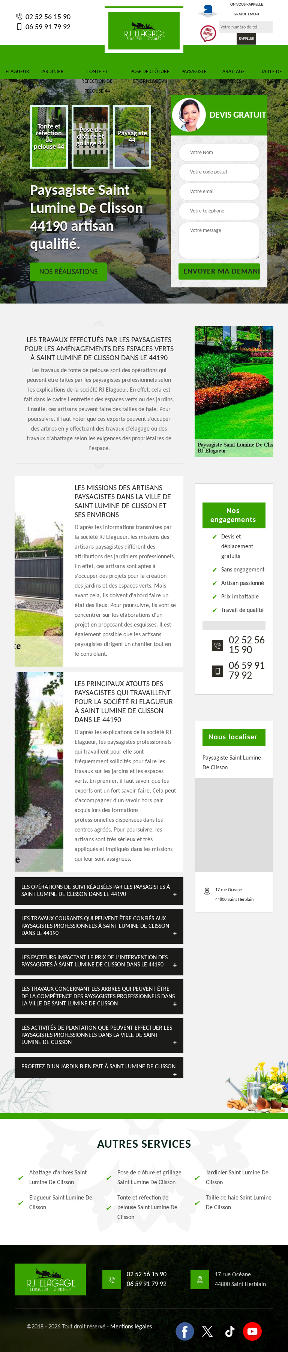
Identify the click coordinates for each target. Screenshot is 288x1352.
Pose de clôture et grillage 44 (150, 76)
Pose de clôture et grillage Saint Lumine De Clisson (149, 1178)
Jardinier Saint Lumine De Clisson (237, 1178)
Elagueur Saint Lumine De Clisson (60, 1203)
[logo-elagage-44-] (144, 29)
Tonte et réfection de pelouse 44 (96, 81)
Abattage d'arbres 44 (234, 76)
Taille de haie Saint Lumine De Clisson (239, 1203)
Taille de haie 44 (271, 76)
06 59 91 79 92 (47, 27)
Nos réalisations (68, 272)
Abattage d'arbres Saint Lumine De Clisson (58, 1178)
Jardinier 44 (52, 76)
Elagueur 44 (17, 76)
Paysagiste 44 (194, 76)
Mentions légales (131, 1327)
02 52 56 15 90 (47, 17)
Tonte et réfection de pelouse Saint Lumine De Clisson (147, 1207)
